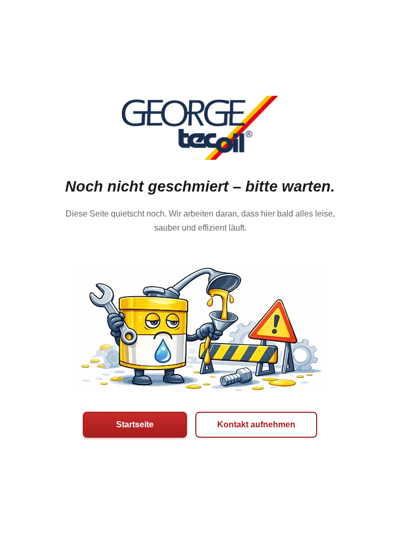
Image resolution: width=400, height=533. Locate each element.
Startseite (135, 424)
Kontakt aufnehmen (256, 424)
